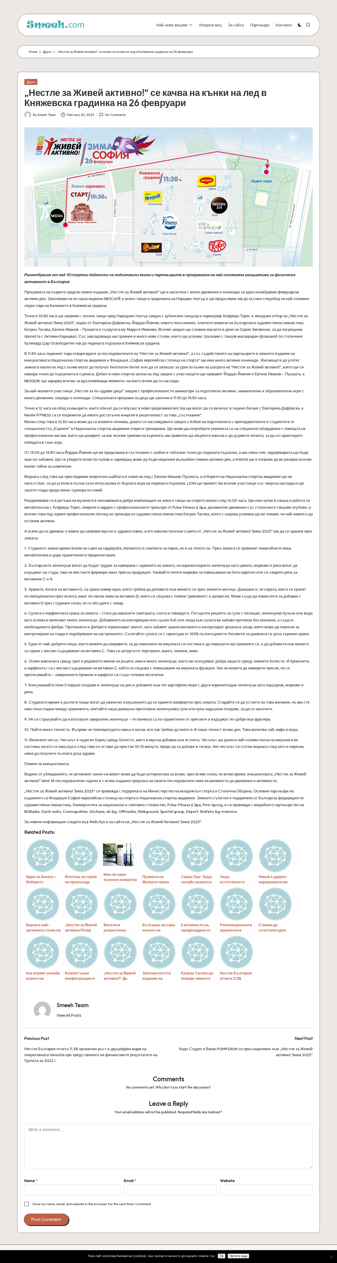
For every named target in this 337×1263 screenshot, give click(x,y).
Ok (222, 1256)
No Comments (115, 115)
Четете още (238, 1256)
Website (227, 1180)
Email (130, 1180)
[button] (69, 1015)
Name (31, 1180)
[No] (331, 1256)
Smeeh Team (72, 1005)
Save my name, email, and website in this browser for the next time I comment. (92, 1204)
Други (31, 82)
